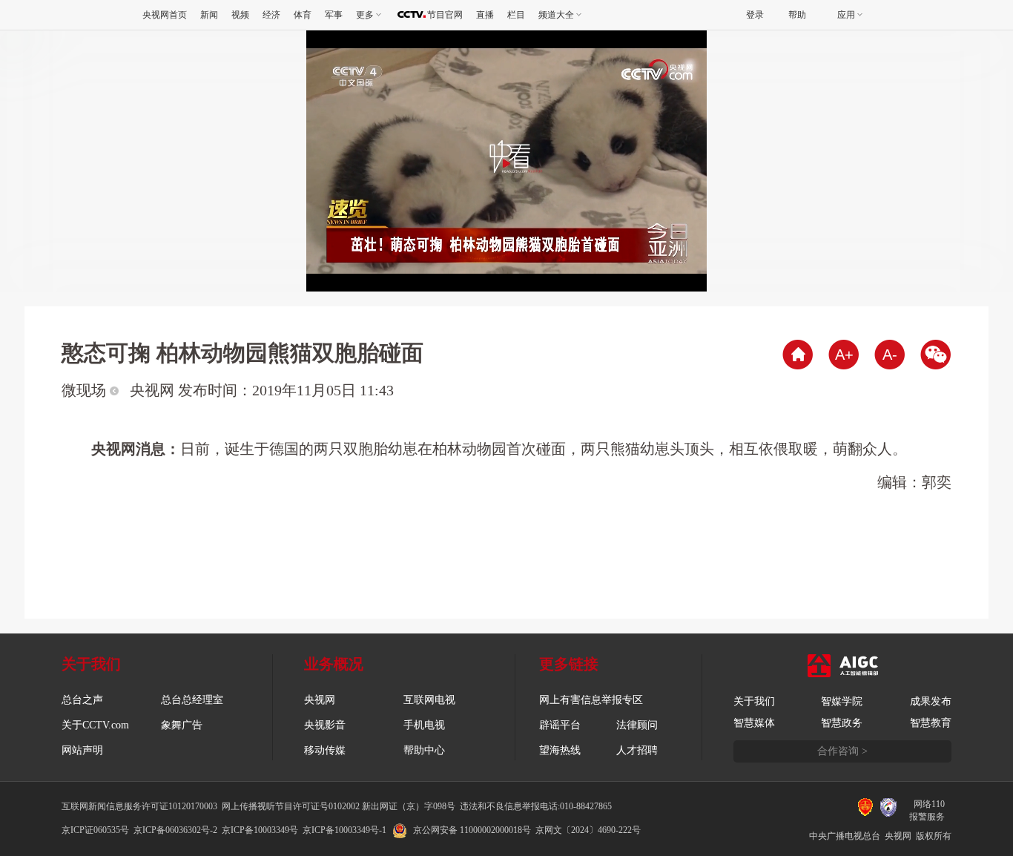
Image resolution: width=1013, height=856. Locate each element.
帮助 (797, 15)
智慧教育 (930, 722)
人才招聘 (637, 750)
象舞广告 (181, 725)
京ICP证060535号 (95, 830)
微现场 (86, 390)
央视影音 (325, 725)
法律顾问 (637, 725)
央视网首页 (164, 15)
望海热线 (560, 750)
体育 (302, 15)
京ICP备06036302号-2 (175, 830)
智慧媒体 (754, 722)
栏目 (516, 15)
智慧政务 (841, 722)
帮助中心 (424, 750)
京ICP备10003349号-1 (344, 830)
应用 (846, 15)
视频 (240, 15)
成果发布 (930, 701)
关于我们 (754, 701)
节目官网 (445, 15)
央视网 (319, 699)
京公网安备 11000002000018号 (472, 830)
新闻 (209, 15)
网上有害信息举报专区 (591, 699)
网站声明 (82, 750)
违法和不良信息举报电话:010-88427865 (536, 806)
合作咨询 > (842, 751)
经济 (271, 15)
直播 (485, 15)
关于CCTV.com (95, 725)
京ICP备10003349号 (260, 830)
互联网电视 (429, 699)
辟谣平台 (560, 725)
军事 (334, 15)
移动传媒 (325, 750)
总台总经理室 (192, 699)
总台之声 (82, 699)
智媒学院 (841, 701)
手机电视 (424, 725)
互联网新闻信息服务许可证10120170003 (139, 806)
